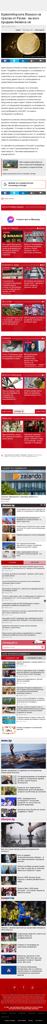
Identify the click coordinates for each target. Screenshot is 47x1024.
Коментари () (39, 30)
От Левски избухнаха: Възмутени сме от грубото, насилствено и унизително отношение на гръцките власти (29, 971)
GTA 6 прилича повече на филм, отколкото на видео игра (34, 320)
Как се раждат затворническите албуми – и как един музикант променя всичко (30, 858)
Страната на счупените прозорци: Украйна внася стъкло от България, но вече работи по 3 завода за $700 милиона (12, 287)
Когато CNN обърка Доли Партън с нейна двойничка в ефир (30, 879)
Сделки (18, 30)
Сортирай (17, 411)
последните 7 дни (12, 658)
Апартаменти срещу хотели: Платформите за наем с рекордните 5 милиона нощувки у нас (20, 604)
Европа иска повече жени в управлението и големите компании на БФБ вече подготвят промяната (22, 634)
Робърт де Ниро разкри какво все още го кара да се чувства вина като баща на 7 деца (31, 868)
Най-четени (35, 562)
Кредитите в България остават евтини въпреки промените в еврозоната (19, 626)
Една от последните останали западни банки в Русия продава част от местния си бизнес (33, 248)
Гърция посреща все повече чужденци (31, 535)
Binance (11, 198)
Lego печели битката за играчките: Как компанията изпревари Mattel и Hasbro (21, 582)
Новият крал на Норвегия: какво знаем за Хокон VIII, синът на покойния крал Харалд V (31, 528)
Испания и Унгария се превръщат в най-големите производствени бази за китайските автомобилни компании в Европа (30, 690)
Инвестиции (5, 501)
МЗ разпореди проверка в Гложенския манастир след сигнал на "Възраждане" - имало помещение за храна (34, 360)
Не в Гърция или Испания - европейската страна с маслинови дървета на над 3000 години (29, 545)
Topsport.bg (31, 1013)
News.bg (3, 1013)
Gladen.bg (41, 1013)
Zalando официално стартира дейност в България (19, 497)
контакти (39, 1020)
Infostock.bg (5, 1017)
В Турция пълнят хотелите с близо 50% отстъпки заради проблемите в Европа (31, 718)
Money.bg (13, 1013)
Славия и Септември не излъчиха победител (28, 946)
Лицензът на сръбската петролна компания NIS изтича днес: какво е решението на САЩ (22, 612)
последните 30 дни (35, 658)
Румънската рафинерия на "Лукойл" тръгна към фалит (30, 680)
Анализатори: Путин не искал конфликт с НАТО (31, 810)
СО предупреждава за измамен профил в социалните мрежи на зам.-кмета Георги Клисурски (31, 779)
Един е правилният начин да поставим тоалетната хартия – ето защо (29, 553)
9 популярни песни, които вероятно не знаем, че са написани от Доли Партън (31, 510)
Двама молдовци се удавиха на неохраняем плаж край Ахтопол (21, 771)
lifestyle (8, 505)
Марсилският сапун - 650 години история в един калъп (12, 436)
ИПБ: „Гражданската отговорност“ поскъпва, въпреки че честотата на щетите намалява (28, 801)
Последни (12, 562)
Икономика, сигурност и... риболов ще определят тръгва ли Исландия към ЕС (23, 589)
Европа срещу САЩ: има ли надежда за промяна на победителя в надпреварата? (11, 395)
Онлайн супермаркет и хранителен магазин (29, 728)
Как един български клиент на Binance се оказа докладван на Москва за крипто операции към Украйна (12, 249)
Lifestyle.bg (21, 1013)
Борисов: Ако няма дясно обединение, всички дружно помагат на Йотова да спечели (31, 789)
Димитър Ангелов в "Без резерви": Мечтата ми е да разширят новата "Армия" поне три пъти (29, 959)
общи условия (10, 1020)
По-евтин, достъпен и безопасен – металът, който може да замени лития (34, 284)
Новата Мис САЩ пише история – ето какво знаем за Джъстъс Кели (30, 890)
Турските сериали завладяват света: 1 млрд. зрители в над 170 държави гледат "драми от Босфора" (33, 438)
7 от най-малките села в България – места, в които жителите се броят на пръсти (12, 321)
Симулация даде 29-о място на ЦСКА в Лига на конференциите (31, 936)
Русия (6, 198)
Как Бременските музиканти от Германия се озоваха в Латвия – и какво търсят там (29, 519)
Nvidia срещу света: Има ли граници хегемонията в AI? (33, 393)
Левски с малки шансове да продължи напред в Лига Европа (23, 928)
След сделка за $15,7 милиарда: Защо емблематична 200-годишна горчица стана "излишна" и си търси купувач (22, 619)
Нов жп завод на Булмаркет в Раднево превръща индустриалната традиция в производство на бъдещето (31, 700)
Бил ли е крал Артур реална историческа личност (20, 850)
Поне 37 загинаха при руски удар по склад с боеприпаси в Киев (12, 356)
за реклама (22, 1020)
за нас (30, 1020)
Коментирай (40, 411)
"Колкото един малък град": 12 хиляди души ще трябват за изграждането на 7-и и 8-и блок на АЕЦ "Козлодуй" (23, 597)
